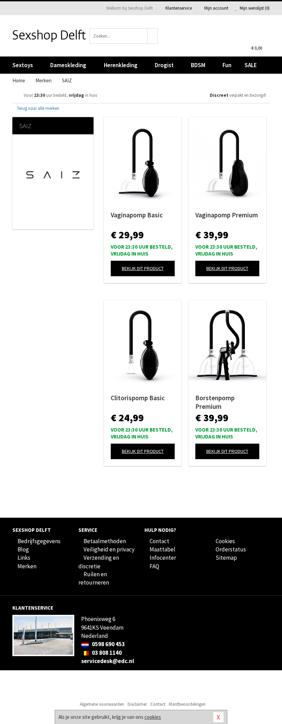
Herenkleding (121, 65)
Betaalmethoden (105, 541)
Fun (227, 65)
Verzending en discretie (98, 562)
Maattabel (162, 549)
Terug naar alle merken (37, 108)
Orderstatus (231, 549)
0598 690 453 (108, 644)
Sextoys (22, 65)
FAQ (154, 566)
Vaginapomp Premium (226, 215)
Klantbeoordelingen (187, 704)
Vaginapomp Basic (137, 215)
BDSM (198, 65)
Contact (159, 541)
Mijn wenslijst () (254, 8)
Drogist (164, 65)
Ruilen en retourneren (93, 578)
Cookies (225, 541)
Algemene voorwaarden (102, 704)
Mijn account (216, 8)
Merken (27, 566)
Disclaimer (137, 704)
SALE (251, 65)
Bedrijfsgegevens (39, 541)
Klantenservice (178, 8)
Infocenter (163, 557)
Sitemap (226, 557)
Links (24, 557)
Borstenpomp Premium (215, 402)
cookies (152, 717)
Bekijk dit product (143, 268)
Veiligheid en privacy (109, 549)
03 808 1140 (106, 652)
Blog (23, 549)
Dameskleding (68, 65)
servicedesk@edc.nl (107, 661)
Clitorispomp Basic (138, 398)
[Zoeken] (153, 36)
